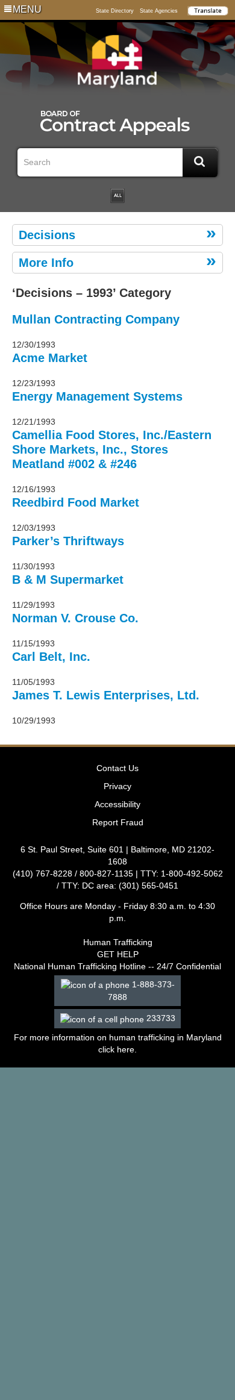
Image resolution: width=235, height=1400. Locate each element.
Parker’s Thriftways (68, 541)
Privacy (117, 786)
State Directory (115, 11)
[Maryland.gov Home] (117, 64)
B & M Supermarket (68, 579)
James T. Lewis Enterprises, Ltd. (105, 695)
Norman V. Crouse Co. (75, 618)
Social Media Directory (117, 196)
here (125, 1049)
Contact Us (117, 768)
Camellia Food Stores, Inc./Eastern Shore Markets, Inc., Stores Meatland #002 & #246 (112, 449)
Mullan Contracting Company (96, 319)
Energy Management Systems (97, 396)
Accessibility (117, 804)
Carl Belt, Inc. (51, 656)
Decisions (47, 235)
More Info (46, 262)
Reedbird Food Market (75, 502)
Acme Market (49, 357)
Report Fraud (117, 822)
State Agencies (159, 11)
